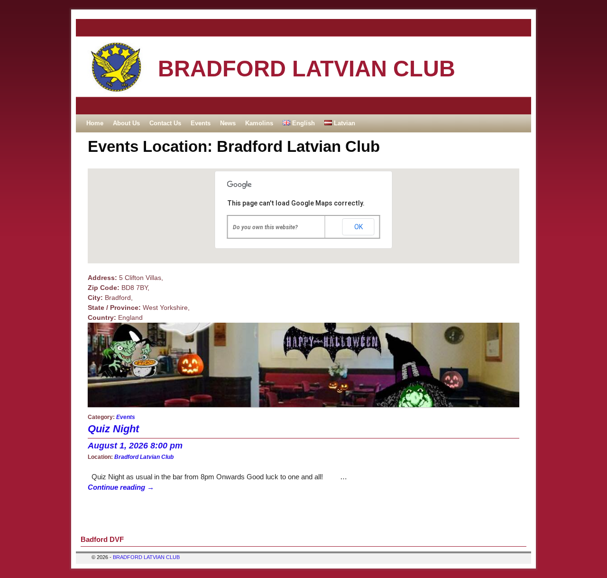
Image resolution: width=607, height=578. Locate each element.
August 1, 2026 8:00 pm (135, 445)
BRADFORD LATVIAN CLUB (306, 68)
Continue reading (121, 487)
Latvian (343, 123)
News (228, 123)
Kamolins (259, 123)
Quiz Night (113, 429)
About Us (126, 123)
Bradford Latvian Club (144, 457)
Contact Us (165, 123)
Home (94, 123)
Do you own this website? (265, 227)
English (302, 123)
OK (358, 227)
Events (201, 123)
